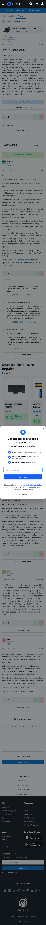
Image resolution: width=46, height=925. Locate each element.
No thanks (23, 494)
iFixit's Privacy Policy (34, 485)
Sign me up (23, 477)
